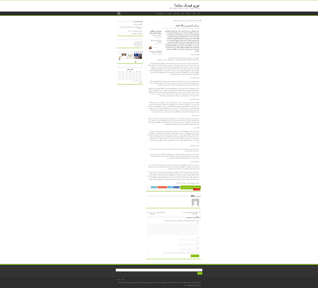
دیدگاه (197, 222)
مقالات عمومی (189, 20)
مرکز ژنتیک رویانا (161, 13)
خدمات (194, 13)
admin (196, 28)
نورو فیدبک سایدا (187, 5)
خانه (199, 13)
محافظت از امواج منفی (137, 33)
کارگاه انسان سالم (156, 35)
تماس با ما (168, 13)
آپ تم (118, 279)
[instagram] (122, 279)
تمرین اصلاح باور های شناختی (156, 41)
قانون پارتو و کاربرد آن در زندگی (135, 31)
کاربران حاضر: (138, 42)
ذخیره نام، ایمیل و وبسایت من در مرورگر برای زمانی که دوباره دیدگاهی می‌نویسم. (180, 252)
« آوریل (140, 82)
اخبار (183, 13)
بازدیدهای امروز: (138, 43)
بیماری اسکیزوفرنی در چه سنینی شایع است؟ (157, 212)
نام (198, 237)
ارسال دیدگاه (171, 28)
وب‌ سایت (197, 247)
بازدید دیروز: (139, 45)
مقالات (188, 13)
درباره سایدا (176, 13)
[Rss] (123, 279)
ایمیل (197, 242)
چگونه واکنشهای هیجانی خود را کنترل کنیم (190, 212)
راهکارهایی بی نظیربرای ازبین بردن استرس (155, 52)
